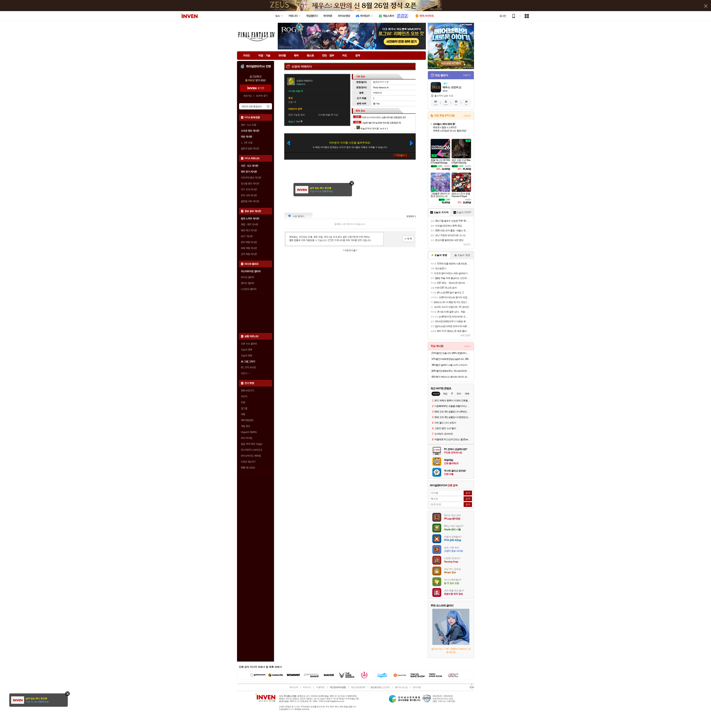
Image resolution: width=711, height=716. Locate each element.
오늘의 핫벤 (246, 349)
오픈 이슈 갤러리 (249, 343)
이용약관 (320, 687)
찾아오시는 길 (401, 687)
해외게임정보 (247, 420)
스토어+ (467, 115)
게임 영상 (245, 426)
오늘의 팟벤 (246, 355)
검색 (268, 106)
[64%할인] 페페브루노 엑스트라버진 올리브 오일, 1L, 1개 (451, 370)
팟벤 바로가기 (247, 390)
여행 (243, 414)
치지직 (244, 396)
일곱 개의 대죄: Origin (251, 443)
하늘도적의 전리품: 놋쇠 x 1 (374, 128)
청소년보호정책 (358, 687)
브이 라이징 (246, 438)
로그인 (503, 15)
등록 (408, 239)
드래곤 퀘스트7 (248, 461)
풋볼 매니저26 (248, 467)
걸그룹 (244, 408)
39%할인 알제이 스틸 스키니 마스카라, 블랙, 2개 (451, 365)
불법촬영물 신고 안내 (380, 687)
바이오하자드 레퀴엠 (251, 455)
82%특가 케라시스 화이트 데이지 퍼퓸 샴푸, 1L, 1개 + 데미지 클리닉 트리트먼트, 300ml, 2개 (451, 376)
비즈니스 (307, 687)
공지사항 (417, 687)
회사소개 (294, 687)
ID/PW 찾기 (262, 95)
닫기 (67, 693)
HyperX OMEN (248, 432)
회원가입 (247, 95)
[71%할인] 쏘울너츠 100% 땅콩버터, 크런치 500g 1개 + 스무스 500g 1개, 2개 (451, 353)
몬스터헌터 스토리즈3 (251, 449)
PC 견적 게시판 (248, 367)
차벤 (243, 402)
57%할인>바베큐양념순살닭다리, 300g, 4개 (451, 359)
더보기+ (467, 75)
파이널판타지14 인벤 (258, 66)
